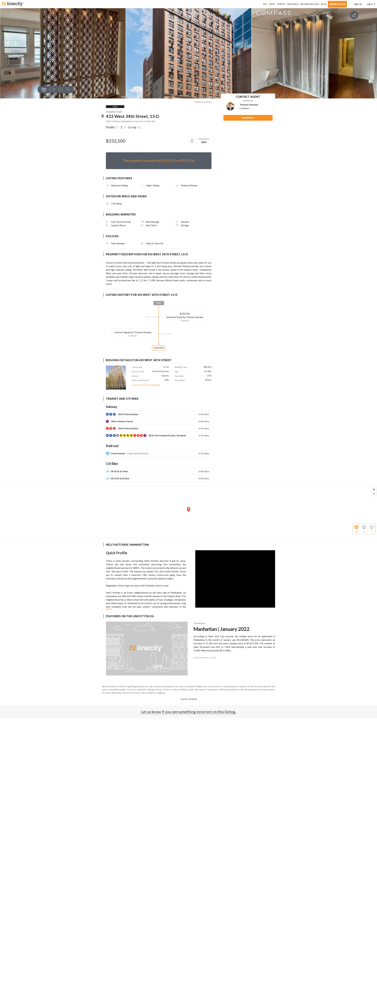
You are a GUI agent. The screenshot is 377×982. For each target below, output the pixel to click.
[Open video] (52, 89)
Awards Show (337, 4)
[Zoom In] (374, 489)
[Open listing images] (44, 89)
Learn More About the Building (146, 385)
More (109, 608)
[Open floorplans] (60, 89)
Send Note (248, 117)
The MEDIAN (199, 623)
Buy (265, 4)
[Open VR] (67, 89)
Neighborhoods (310, 4)
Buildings (293, 4)
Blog (324, 4)
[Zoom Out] (374, 494)
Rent (272, 4)
